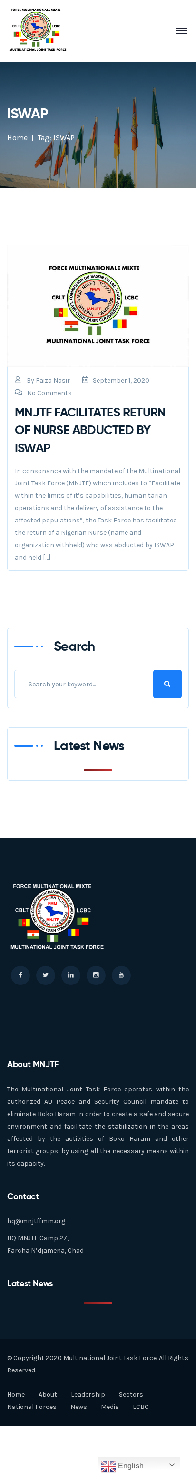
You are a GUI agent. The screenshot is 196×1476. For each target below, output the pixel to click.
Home (17, 137)
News (78, 1407)
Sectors (131, 1394)
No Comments (49, 393)
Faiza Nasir (53, 380)
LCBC (141, 1407)
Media (110, 1407)
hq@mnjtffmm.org (36, 1221)
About (48, 1394)
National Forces (32, 1407)
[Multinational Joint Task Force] (38, 30)
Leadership (88, 1394)
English (130, 1466)
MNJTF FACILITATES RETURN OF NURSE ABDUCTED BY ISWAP (90, 430)
